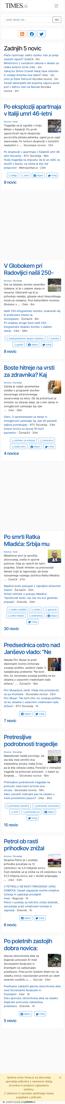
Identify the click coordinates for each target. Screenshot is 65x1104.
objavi (39, 175)
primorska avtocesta (47, 805)
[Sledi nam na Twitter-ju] (41, 34)
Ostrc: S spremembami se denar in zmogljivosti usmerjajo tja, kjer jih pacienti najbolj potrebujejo (30, 420)
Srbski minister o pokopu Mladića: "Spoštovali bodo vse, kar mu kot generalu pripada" (31, 597)
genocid (52, 609)
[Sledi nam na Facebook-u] (32, 34)
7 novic (10, 720)
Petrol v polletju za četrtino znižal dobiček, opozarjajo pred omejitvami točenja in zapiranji (31, 906)
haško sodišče (18, 609)
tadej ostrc (20, 446)
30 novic (11, 628)
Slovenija (17, 281)
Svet (15, 121)
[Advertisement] (32, 225)
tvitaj (54, 175)
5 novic (10, 1020)
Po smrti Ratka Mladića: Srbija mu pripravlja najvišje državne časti (26, 547)
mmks (36, 609)
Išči (57, 19)
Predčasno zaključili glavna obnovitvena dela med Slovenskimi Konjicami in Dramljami (32, 990)
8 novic (10, 351)
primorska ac (32, 811)
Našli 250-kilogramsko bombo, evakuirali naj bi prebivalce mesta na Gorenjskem (32, 314)
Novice (7, 121)
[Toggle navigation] (56, 5)
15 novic (11, 825)
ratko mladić (17, 615)
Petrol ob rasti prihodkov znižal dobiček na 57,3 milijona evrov (24, 852)
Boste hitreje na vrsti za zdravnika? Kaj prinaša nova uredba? (30, 374)
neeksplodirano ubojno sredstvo (26, 338)
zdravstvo (47, 440)
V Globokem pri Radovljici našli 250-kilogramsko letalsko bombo (29, 276)
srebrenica (37, 615)
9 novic (10, 182)
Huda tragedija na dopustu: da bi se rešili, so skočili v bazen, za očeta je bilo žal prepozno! (32, 163)
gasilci (19, 344)
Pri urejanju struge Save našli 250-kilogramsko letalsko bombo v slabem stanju (28, 326)
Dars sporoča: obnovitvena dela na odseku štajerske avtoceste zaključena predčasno (31, 1002)
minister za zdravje (24, 440)
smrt (26, 175)
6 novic (10, 924)
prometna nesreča (18, 805)
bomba (54, 338)
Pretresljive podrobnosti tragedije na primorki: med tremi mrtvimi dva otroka (32, 747)
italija (13, 175)
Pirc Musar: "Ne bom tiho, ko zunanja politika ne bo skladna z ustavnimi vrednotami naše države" (32, 702)
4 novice (11, 453)
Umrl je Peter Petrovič (18, 79)
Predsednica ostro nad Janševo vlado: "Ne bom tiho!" (32, 651)
